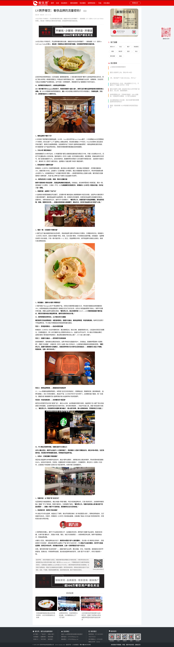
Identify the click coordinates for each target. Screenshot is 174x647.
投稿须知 (43, 636)
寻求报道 (35, 636)
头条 (57, 3)
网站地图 (50, 636)
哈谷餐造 (83, 3)
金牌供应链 (91, 3)
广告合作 (43, 634)
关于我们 (35, 634)
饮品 (99, 3)
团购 (112, 51)
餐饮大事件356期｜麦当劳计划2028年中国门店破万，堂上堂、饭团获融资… (125, 89)
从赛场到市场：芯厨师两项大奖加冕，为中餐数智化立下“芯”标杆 (68, 615)
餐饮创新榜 (74, 3)
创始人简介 (51, 634)
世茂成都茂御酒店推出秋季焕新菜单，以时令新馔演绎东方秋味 (45, 615)
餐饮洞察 (112, 56)
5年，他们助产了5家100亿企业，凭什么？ (123, 78)
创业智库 (64, 3)
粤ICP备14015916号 (85, 644)
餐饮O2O (112, 46)
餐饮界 (37, 15)
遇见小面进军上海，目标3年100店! (121, 72)
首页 (52, 3)
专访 (136, 51)
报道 (120, 56)
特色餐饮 (136, 46)
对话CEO (35, 639)
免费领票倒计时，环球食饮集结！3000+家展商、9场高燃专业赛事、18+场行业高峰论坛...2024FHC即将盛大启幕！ (124, 96)
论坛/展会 (106, 3)
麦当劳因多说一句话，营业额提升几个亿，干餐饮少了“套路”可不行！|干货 (124, 84)
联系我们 (50, 639)
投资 (128, 51)
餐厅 (128, 46)
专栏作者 (43, 639)
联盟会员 (135, 3)
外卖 (120, 46)
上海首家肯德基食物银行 (118, 67)
